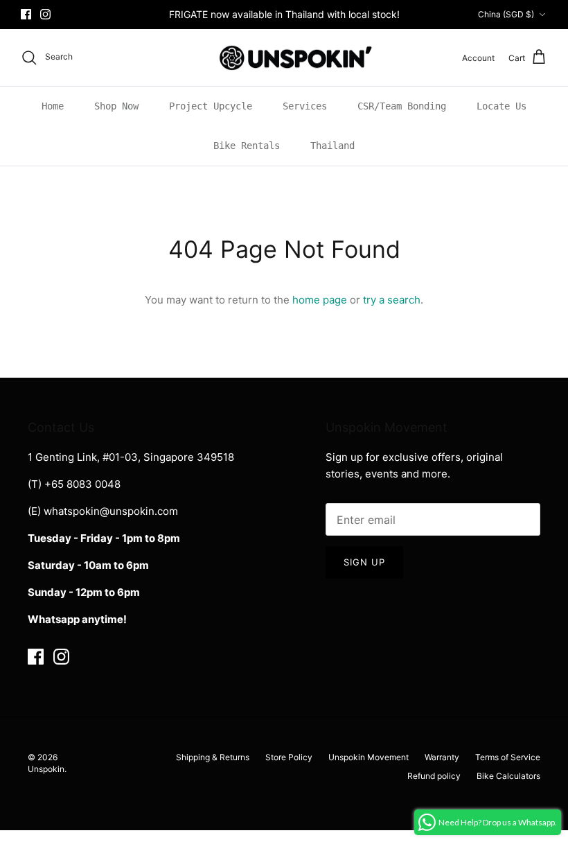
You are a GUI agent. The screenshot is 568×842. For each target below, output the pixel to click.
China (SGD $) (506, 14)
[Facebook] (26, 14)
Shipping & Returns (212, 757)
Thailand (332, 145)
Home (53, 106)
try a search (391, 299)
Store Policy (288, 757)
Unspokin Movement (368, 757)
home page (319, 299)
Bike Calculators (508, 776)
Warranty (442, 757)
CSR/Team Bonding (401, 106)
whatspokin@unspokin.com (111, 511)
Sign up (364, 562)
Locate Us (501, 106)
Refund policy (434, 776)
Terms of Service (507, 757)
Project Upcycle (210, 106)
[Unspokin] (284, 58)
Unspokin (46, 769)
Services (305, 106)
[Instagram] (45, 14)
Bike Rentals (246, 145)
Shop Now (116, 106)
